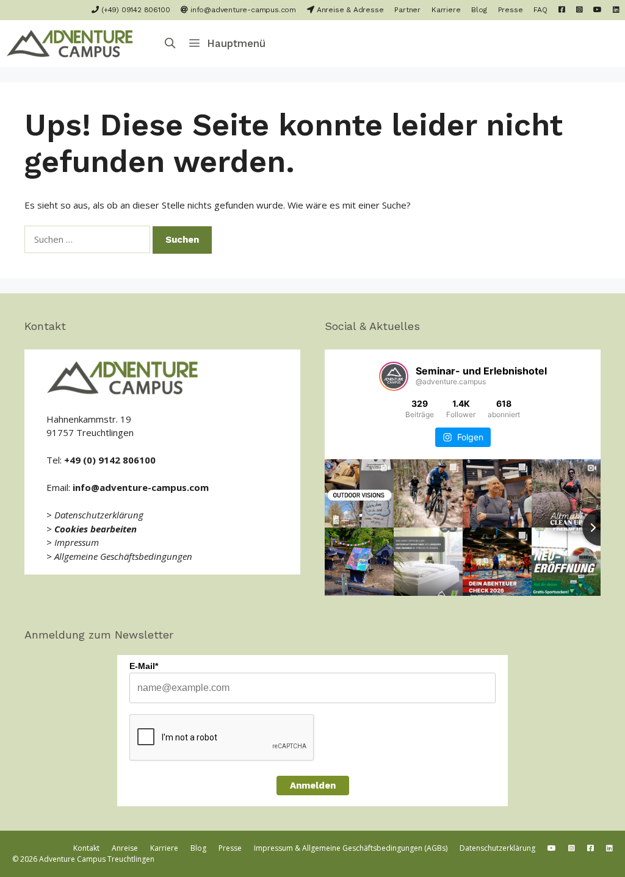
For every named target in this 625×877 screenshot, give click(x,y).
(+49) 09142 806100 (134, 9)
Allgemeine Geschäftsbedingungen (123, 556)
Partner (407, 9)
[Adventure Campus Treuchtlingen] (73, 43)
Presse (510, 9)
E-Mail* (143, 666)
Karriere (446, 9)
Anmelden (313, 785)
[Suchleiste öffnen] (170, 43)
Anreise (125, 848)
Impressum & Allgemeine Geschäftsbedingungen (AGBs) (350, 848)
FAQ (540, 9)
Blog (478, 9)
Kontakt (86, 848)
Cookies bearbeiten (95, 529)
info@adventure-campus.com (242, 9)
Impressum (76, 542)
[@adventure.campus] (393, 376)
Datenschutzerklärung (98, 515)
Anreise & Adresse (348, 9)
